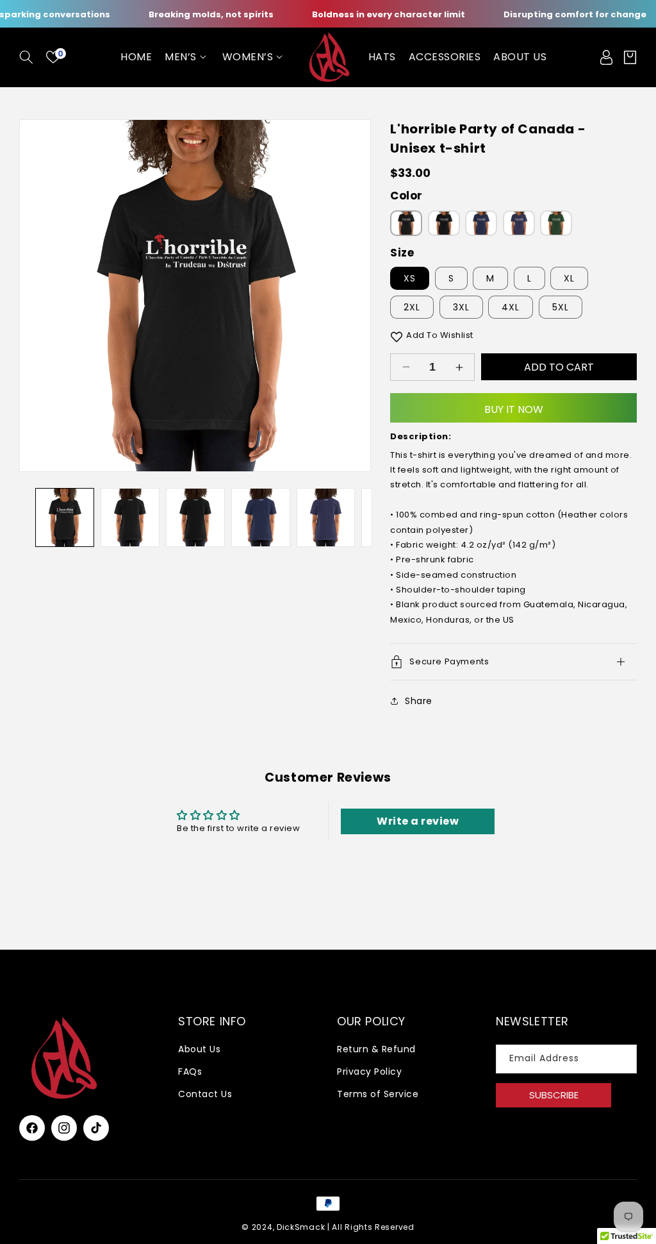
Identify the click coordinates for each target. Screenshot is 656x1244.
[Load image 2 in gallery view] (130, 517)
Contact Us (205, 1094)
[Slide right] (352, 295)
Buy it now (513, 409)
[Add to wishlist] (396, 336)
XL (569, 278)
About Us (199, 1049)
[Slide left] (38, 295)
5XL (560, 307)
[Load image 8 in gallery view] (326, 517)
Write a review (418, 821)
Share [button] (418, 700)
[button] (26, 57)
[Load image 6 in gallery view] (260, 517)
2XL (412, 307)
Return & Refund (376, 1049)
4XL (511, 307)
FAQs (190, 1071)
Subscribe (553, 1095)
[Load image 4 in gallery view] (195, 517)
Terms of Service (377, 1094)
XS (410, 278)
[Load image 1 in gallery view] (64, 517)
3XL (461, 307)
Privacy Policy (369, 1071)
